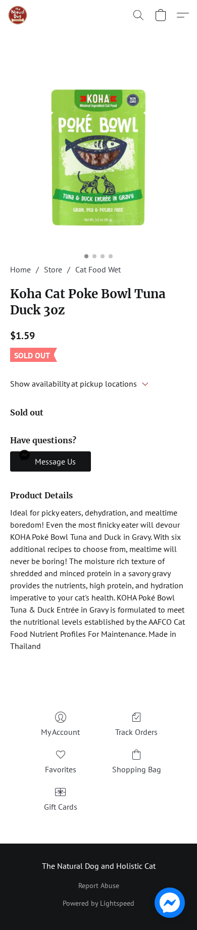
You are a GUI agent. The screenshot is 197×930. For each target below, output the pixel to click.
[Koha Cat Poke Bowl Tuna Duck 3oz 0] (98, 159)
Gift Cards (60, 807)
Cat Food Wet (98, 269)
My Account (60, 732)
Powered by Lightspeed (98, 903)
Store (53, 269)
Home (20, 269)
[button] (18, 15)
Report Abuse (98, 885)
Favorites (60, 769)
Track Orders (136, 732)
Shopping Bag (136, 769)
